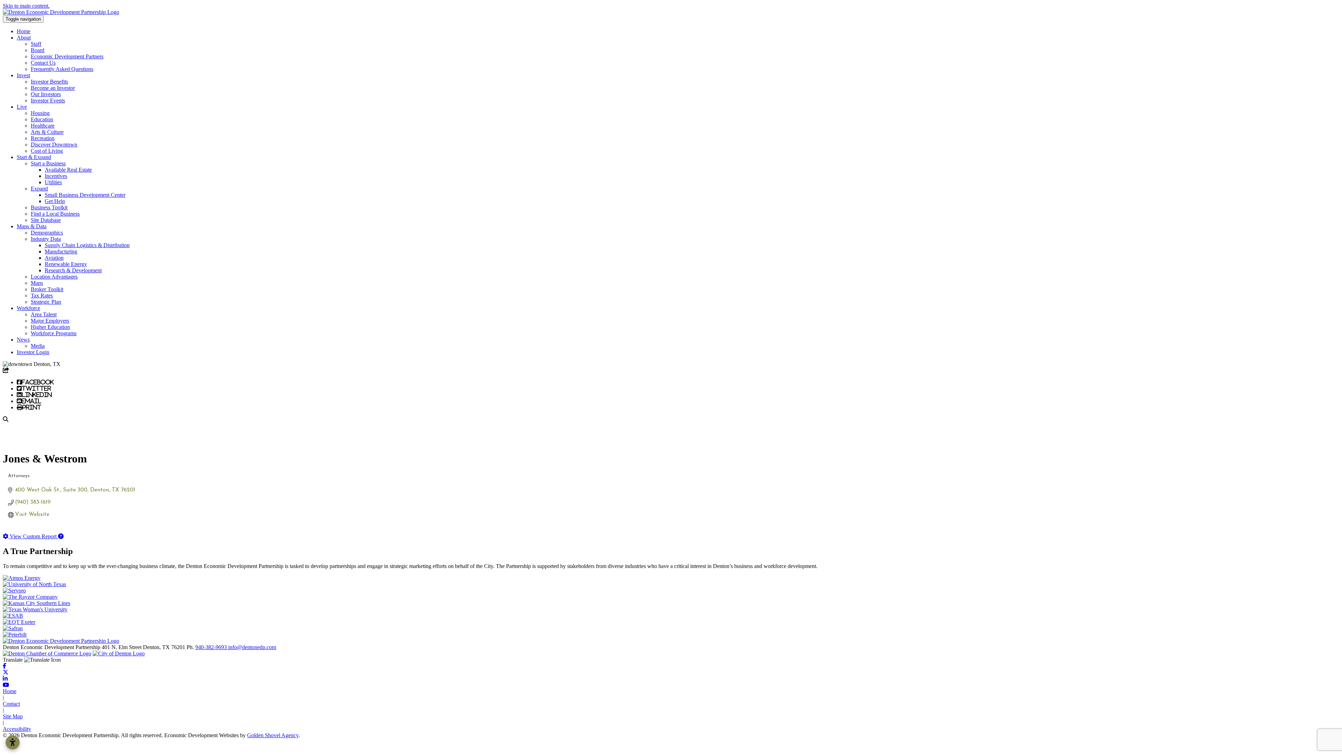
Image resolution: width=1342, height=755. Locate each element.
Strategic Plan (46, 302)
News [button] (23, 340)
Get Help (55, 201)
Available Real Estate (68, 170)
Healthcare (43, 126)
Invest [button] (23, 75)
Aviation (54, 258)
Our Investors (46, 94)
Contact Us (43, 63)
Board (37, 50)
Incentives (56, 176)
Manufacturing (61, 251)
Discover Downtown (54, 145)
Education (42, 119)
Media (38, 346)
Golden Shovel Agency (272, 735)
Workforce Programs (54, 333)
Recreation (43, 138)
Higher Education (50, 327)
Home (23, 31)
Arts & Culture (47, 132)
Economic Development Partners (67, 56)
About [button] (24, 38)
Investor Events (48, 100)
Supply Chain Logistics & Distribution (87, 245)
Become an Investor (53, 88)
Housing (40, 113)
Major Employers (50, 321)
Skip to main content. (26, 6)
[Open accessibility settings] (13, 742)
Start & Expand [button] (34, 157)
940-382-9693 (211, 647)
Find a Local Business (55, 214)
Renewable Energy (66, 264)
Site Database (46, 220)
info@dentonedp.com (252, 647)
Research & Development (73, 270)
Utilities (53, 182)
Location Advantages (54, 277)
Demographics (47, 233)
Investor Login (33, 352)
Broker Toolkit (47, 289)
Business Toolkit (49, 207)
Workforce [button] (28, 308)
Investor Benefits (49, 82)
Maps (37, 283)
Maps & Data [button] (31, 226)
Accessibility (17, 729)
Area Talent (44, 314)
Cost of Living (47, 151)
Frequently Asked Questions (62, 69)
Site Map (13, 716)
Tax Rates (42, 296)
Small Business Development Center (85, 195)
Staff (36, 44)
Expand (39, 189)
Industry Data (46, 239)
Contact (11, 704)
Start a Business (48, 163)
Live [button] (22, 107)
